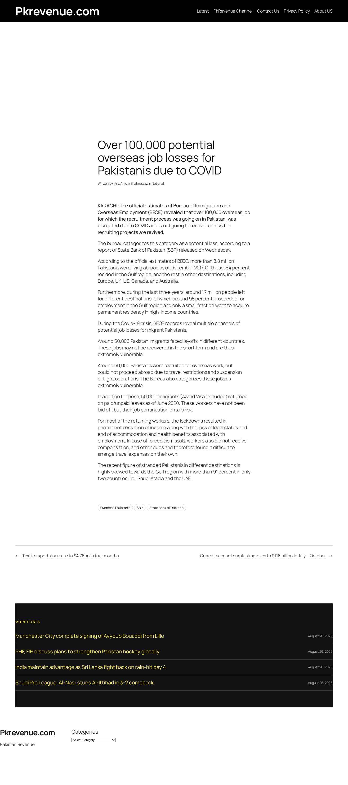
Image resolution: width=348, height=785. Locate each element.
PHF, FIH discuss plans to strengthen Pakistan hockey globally (87, 652)
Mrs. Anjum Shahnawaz (130, 183)
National (158, 183)
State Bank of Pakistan (166, 507)
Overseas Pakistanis (115, 507)
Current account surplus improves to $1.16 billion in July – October (263, 555)
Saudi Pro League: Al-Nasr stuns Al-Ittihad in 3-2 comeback (84, 683)
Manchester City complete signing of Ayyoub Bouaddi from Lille (89, 636)
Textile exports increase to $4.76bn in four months (70, 555)
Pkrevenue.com (57, 11)
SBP (140, 507)
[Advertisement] (174, 72)
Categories (84, 731)
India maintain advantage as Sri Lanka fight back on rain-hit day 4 (90, 667)
